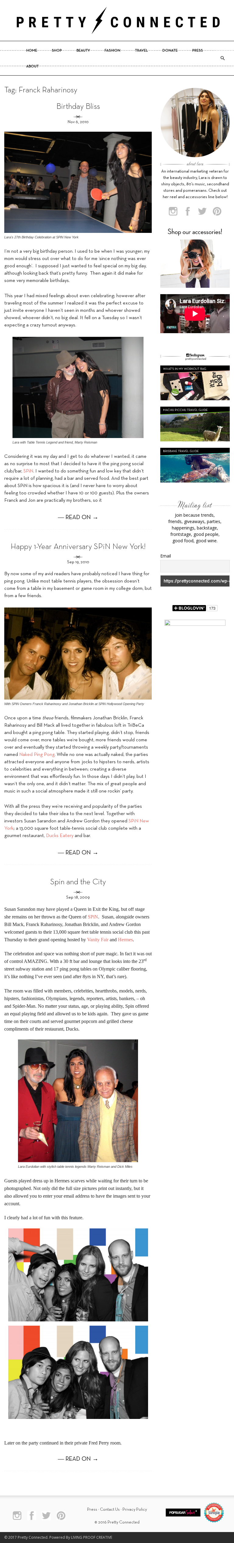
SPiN (28, 471)
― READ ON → (78, 517)
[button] (222, 58)
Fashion (112, 50)
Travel (141, 50)
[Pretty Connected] (117, 20)
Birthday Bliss (78, 106)
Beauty (83, 50)
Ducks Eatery (59, 836)
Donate (170, 50)
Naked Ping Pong (37, 755)
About (32, 66)
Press (197, 50)
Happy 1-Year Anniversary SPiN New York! (78, 547)
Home (31, 50)
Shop (57, 50)
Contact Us (110, 1510)
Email (165, 556)
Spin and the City (78, 882)
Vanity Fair (97, 939)
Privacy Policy (134, 1510)
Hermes (125, 939)
